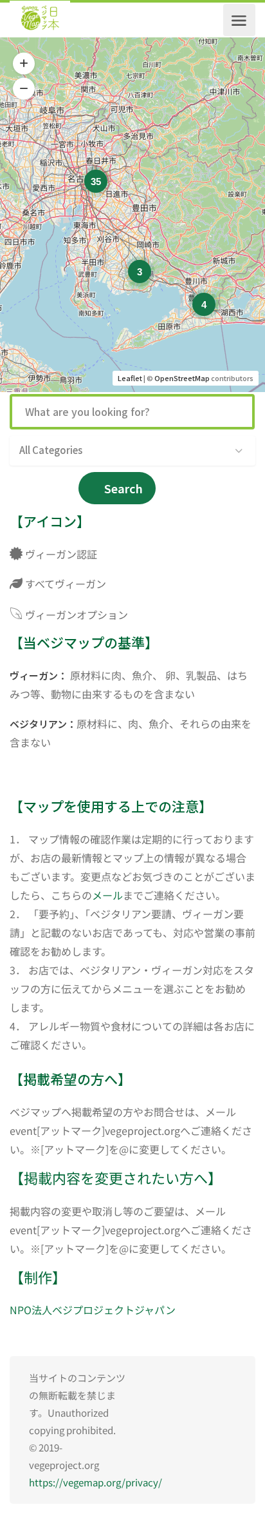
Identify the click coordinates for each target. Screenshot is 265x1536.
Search (123, 488)
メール (107, 895)
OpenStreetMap (182, 378)
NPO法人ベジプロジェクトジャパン (93, 1309)
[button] (24, 64)
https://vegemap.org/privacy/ (95, 1482)
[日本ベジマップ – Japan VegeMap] (40, 20)
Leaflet (130, 378)
